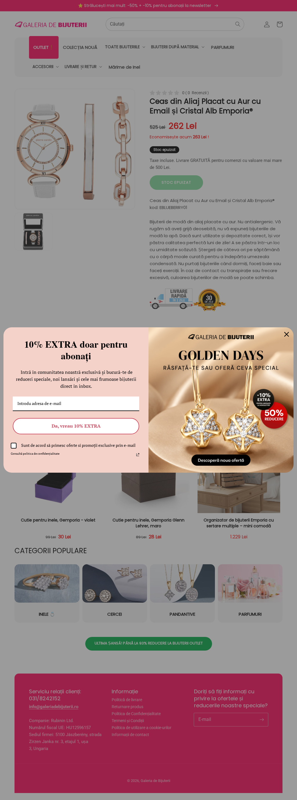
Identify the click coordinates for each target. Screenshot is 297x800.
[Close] (287, 334)
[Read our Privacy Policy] (137, 454)
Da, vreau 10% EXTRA (76, 426)
